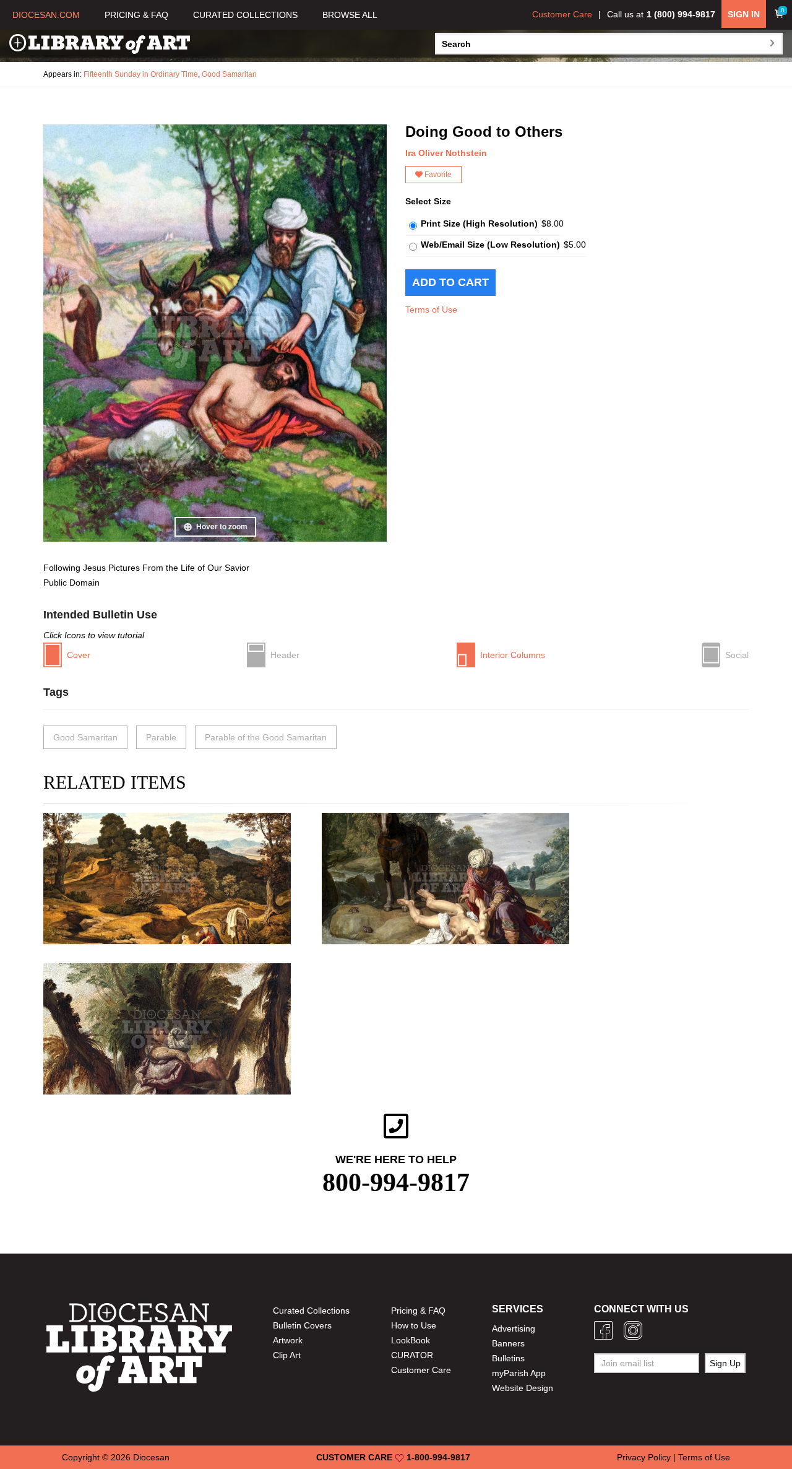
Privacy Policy (644, 1457)
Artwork (288, 1340)
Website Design (522, 1388)
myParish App (519, 1373)
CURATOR (412, 1355)
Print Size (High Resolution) (479, 223)
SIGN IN (744, 14)
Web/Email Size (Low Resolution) (490, 244)
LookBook (410, 1340)
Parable (161, 737)
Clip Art (287, 1355)
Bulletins (508, 1358)
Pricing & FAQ (418, 1310)
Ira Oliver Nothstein (446, 153)
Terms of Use (431, 309)
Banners (508, 1343)
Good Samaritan (229, 74)
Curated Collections (311, 1310)
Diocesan (151, 1457)
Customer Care (562, 14)
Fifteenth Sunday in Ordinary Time (141, 74)
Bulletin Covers (302, 1325)
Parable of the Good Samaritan (266, 737)
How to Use (413, 1325)
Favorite (437, 174)
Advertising (513, 1328)
